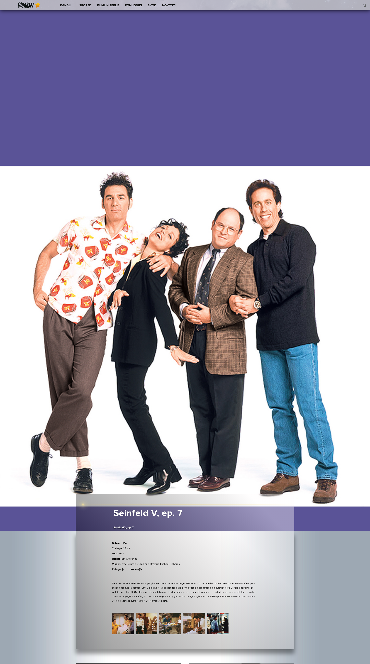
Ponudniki (133, 5)
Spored (85, 5)
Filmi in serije (108, 5)
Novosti (169, 5)
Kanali (65, 5)
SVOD (152, 5)
